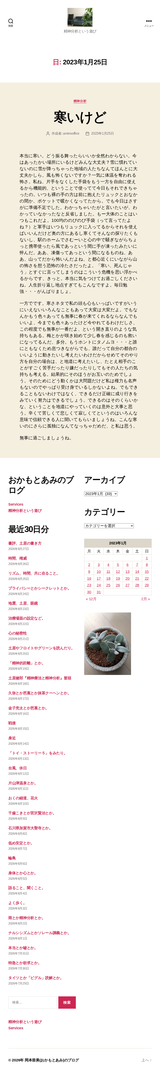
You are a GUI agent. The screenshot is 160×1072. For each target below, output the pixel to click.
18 (108, 578)
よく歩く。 (17, 903)
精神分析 (80, 101)
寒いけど (80, 117)
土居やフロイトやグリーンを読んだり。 (41, 648)
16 (89, 578)
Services (15, 504)
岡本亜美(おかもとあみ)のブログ (52, 1060)
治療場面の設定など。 (26, 618)
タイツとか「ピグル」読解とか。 (36, 978)
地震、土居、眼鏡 (23, 603)
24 (99, 585)
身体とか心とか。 (23, 873)
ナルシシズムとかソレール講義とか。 (39, 933)
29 (147, 585)
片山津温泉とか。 (23, 783)
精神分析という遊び (25, 511)
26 (118, 585)
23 (89, 585)
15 (147, 572)
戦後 (12, 723)
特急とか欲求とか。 (25, 963)
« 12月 (91, 599)
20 (127, 578)
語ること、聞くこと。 (26, 888)
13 (127, 572)
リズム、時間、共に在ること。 (34, 573)
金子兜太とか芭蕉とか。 (28, 708)
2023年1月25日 (102, 133)
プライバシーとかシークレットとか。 (39, 588)
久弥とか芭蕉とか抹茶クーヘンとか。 (39, 693)
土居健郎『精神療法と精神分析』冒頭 (39, 678)
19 (118, 578)
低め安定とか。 (21, 843)
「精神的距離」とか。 (26, 663)
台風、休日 (17, 768)
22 (147, 578)
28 (137, 585)
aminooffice (71, 133)
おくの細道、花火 (23, 798)
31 (99, 592)
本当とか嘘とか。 (23, 948)
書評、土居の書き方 (25, 543)
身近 (12, 738)
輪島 (12, 858)
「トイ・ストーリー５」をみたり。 (38, 753)
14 (137, 572)
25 (108, 585)
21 (137, 578)
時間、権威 (17, 558)
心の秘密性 (17, 633)
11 (108, 572)
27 (127, 585)
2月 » (145, 599)
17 (99, 578)
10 (99, 572)
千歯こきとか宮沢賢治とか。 (32, 813)
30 (89, 592)
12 (118, 572)
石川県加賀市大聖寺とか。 (30, 828)
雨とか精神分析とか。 (26, 918)
